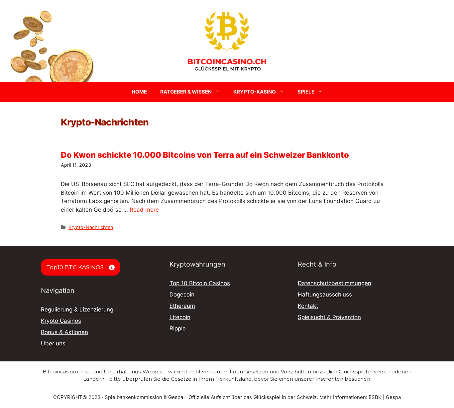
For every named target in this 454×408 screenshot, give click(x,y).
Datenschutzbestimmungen (334, 283)
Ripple (178, 328)
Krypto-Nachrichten (90, 227)
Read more (144, 209)
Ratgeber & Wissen (186, 92)
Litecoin (180, 317)
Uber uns (53, 343)
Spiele (305, 92)
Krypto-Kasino (254, 92)
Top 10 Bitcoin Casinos (200, 283)
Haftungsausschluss (325, 294)
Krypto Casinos (61, 320)
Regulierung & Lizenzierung (77, 309)
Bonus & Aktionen (64, 332)
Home (139, 92)
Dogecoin (182, 294)
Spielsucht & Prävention (329, 317)
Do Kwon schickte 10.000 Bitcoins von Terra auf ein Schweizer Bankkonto (205, 155)
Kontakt (308, 306)
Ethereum (182, 306)
